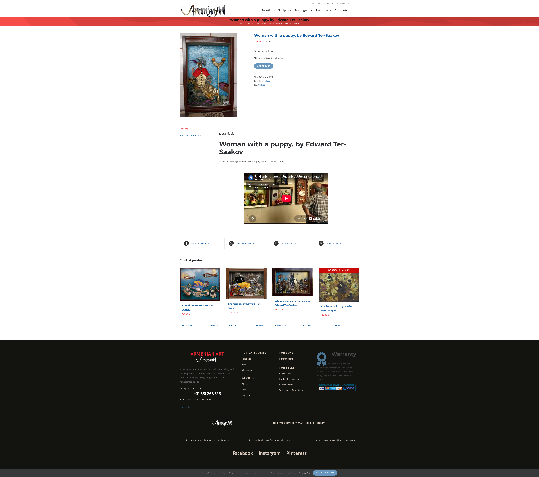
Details (215, 325)
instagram (270, 453)
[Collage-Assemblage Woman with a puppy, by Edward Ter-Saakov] (215, 75)
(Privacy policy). (305, 473)
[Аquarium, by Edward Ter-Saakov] (200, 284)
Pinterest (296, 453)
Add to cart (263, 66)
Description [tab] (185, 128)
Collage (266, 81)
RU (190, 407)
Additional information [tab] (190, 135)
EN (186, 407)
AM (181, 407)
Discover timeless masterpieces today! (299, 423)
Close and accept (325, 473)
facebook (243, 453)
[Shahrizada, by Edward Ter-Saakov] (246, 283)
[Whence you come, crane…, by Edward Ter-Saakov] (292, 282)
